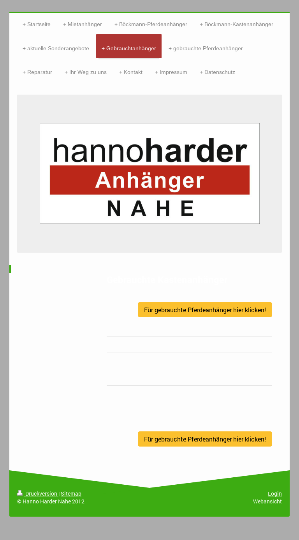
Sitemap (71, 493)
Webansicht (267, 501)
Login (275, 493)
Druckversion (41, 493)
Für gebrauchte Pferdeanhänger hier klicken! (205, 310)
